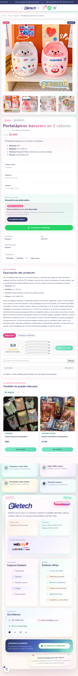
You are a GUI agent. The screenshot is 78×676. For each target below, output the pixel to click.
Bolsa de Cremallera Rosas (52, 438)
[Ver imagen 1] (11, 104)
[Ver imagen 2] (29, 104)
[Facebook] (15, 632)
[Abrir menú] (55, 8)
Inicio (4, 16)
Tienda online (19, 571)
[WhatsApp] (49, 8)
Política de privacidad (56, 576)
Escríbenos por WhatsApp (56, 646)
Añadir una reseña (64, 348)
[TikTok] (26, 632)
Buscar (71, 361)
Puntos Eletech (20, 594)
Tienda (10, 16)
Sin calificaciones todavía (20, 130)
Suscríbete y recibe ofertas (58, 600)
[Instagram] (20, 632)
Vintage (17, 588)
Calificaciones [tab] (9, 335)
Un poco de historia (56, 571)
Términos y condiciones (57, 582)
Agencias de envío (55, 594)
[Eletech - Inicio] (30, 8)
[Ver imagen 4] (66, 104)
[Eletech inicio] (20, 505)
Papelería (17, 16)
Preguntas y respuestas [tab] (26, 335)
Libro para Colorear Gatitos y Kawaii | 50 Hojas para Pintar (20, 438)
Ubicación (18, 576)
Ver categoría (9, 392)
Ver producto (20, 449)
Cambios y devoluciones (57, 588)
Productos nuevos (21, 582)
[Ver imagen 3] (48, 104)
